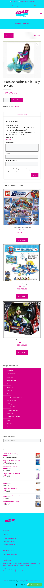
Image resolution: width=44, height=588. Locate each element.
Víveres (9, 427)
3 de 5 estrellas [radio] (9, 139)
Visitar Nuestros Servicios (12, 554)
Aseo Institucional (11, 373)
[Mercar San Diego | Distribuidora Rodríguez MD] (22, 13)
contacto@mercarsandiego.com (19, 571)
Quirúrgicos (10, 413)
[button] (35, 6)
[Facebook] (16, 585)
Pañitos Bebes (12, 406)
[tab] (22, 114)
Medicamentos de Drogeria (14, 397)
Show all (37, 35)
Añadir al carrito (17, 100)
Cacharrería (10, 377)
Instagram (17, 6)
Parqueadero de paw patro (22, 284)
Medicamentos (11, 394)
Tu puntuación (10, 137)
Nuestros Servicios (10, 541)
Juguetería (17, 106)
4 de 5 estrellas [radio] (10, 139)
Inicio (6, 535)
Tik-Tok (23, 6)
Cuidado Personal (11, 380)
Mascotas (9, 390)
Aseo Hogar (10, 370)
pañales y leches (11, 404)
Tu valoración (10, 142)
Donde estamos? (10, 544)
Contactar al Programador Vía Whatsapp (22, 582)
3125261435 (14, 1)
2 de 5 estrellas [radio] (7, 139)
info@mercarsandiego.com (27, 1)
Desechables (10, 384)
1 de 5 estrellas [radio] (6, 139)
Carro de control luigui (22, 340)
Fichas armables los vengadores (22, 227)
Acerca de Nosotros (10, 538)
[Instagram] (22, 585)
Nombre (8, 153)
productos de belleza (12, 410)
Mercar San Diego (12, 580)
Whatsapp (30, 6)
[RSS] (25, 585)
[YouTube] (19, 585)
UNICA (8, 420)
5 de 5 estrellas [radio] (12, 139)
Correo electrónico (11, 160)
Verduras (9, 423)
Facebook (10, 6)
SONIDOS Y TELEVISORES (13, 417)
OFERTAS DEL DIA (11, 400)
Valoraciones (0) (22, 114)
